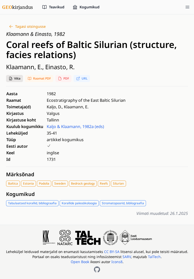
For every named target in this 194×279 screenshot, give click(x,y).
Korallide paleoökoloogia (79, 203)
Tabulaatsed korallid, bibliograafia (32, 203)
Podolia (44, 183)
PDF (66, 78)
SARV (127, 256)
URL (84, 78)
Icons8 (117, 261)
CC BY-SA (112, 251)
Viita (17, 78)
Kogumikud (20, 194)
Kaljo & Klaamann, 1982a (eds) (75, 126)
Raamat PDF (42, 78)
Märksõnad (20, 174)
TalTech (154, 256)
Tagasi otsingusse (30, 26)
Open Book (80, 261)
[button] (14, 78)
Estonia (28, 183)
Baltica (13, 183)
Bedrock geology (83, 183)
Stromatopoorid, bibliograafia (123, 203)
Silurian (118, 183)
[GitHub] (97, 269)
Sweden (60, 183)
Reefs (104, 183)
